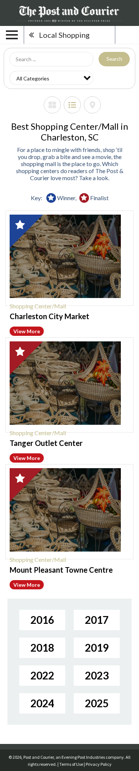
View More (26, 331)
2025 (97, 703)
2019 (97, 647)
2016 (42, 619)
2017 (97, 619)
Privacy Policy (99, 764)
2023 (97, 675)
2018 (42, 647)
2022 (42, 675)
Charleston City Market (49, 316)
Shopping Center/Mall (38, 306)
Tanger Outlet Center (46, 443)
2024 (42, 703)
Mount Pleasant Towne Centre (61, 569)
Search (114, 59)
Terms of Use (71, 764)
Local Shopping (64, 34)
